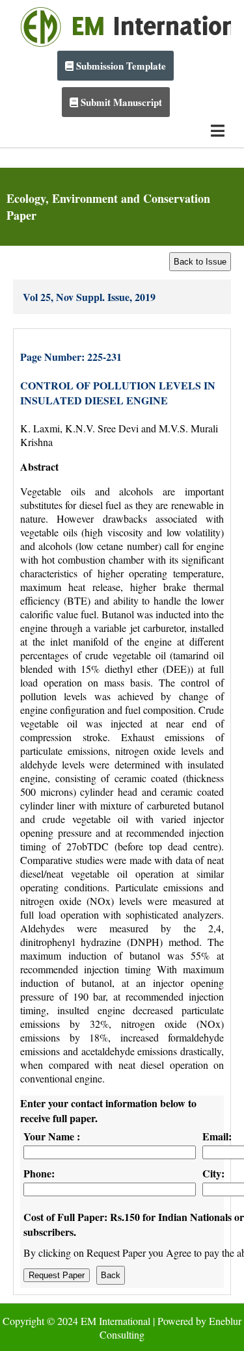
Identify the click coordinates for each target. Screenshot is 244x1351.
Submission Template (120, 66)
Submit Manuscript (120, 102)
